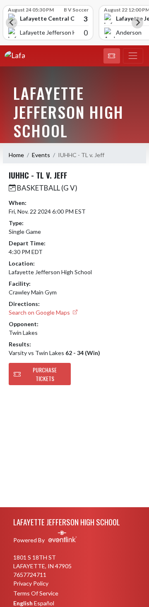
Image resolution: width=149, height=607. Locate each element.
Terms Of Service (35, 593)
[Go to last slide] (11, 22)
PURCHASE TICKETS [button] (45, 374)
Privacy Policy (30, 583)
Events (41, 154)
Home (16, 154)
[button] (111, 56)
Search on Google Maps (40, 312)
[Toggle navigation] (133, 56)
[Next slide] (137, 22)
